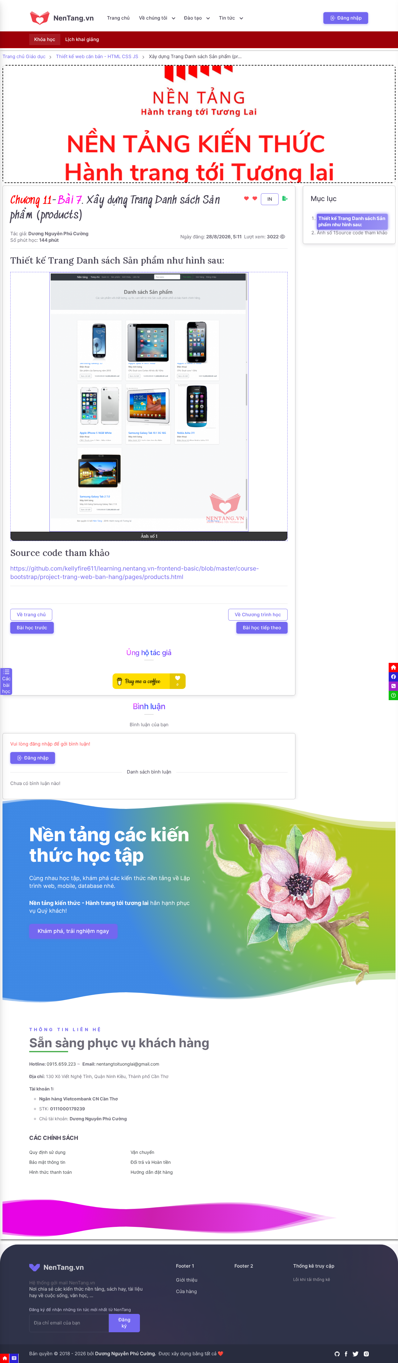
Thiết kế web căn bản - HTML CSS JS (97, 56)
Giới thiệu (186, 1280)
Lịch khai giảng (82, 39)
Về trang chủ (31, 614)
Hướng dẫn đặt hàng (152, 1172)
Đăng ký (124, 1323)
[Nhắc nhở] (4, 1358)
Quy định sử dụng (47, 1152)
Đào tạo (193, 18)
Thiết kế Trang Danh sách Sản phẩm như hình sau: (351, 221)
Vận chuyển (142, 1152)
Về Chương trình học (258, 614)
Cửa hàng (186, 1291)
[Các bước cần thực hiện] (14, 1358)
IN (269, 199)
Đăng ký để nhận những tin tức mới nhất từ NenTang (80, 1309)
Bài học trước (32, 628)
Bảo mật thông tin (47, 1162)
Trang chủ (118, 18)
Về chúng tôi (154, 18)
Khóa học (44, 39)
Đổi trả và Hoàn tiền (151, 1162)
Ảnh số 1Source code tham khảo (352, 233)
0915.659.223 (61, 1064)
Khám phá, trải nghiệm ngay (73, 931)
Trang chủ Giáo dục (23, 56)
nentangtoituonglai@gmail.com (127, 1064)
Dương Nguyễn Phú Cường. (125, 1353)
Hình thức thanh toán (50, 1172)
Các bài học (6, 685)
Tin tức (227, 18)
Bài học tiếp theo (262, 628)
